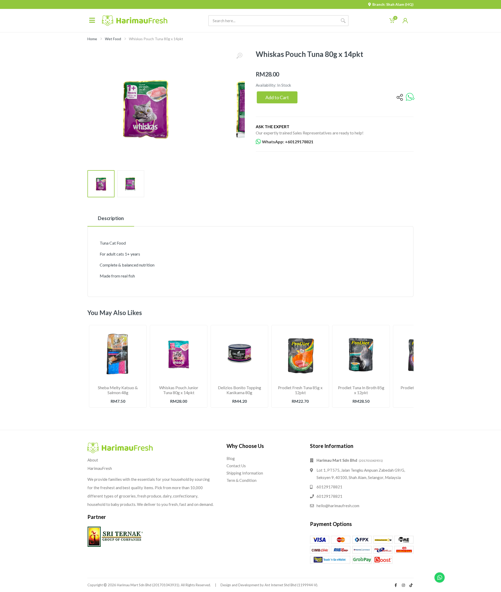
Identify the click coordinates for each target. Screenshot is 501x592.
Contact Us (236, 465)
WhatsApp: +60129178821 (287, 141)
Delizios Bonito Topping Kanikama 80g (239, 390)
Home (92, 39)
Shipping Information (244, 473)
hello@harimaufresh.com (338, 505)
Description (111, 218)
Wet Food (113, 39)
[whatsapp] (410, 97)
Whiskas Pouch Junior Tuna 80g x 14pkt (178, 390)
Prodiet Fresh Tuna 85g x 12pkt (300, 390)
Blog (230, 458)
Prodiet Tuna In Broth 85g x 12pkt (361, 390)
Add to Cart (277, 97)
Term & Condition (241, 480)
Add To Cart (118, 412)
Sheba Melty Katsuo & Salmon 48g (118, 390)
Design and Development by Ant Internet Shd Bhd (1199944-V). (269, 585)
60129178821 (329, 486)
